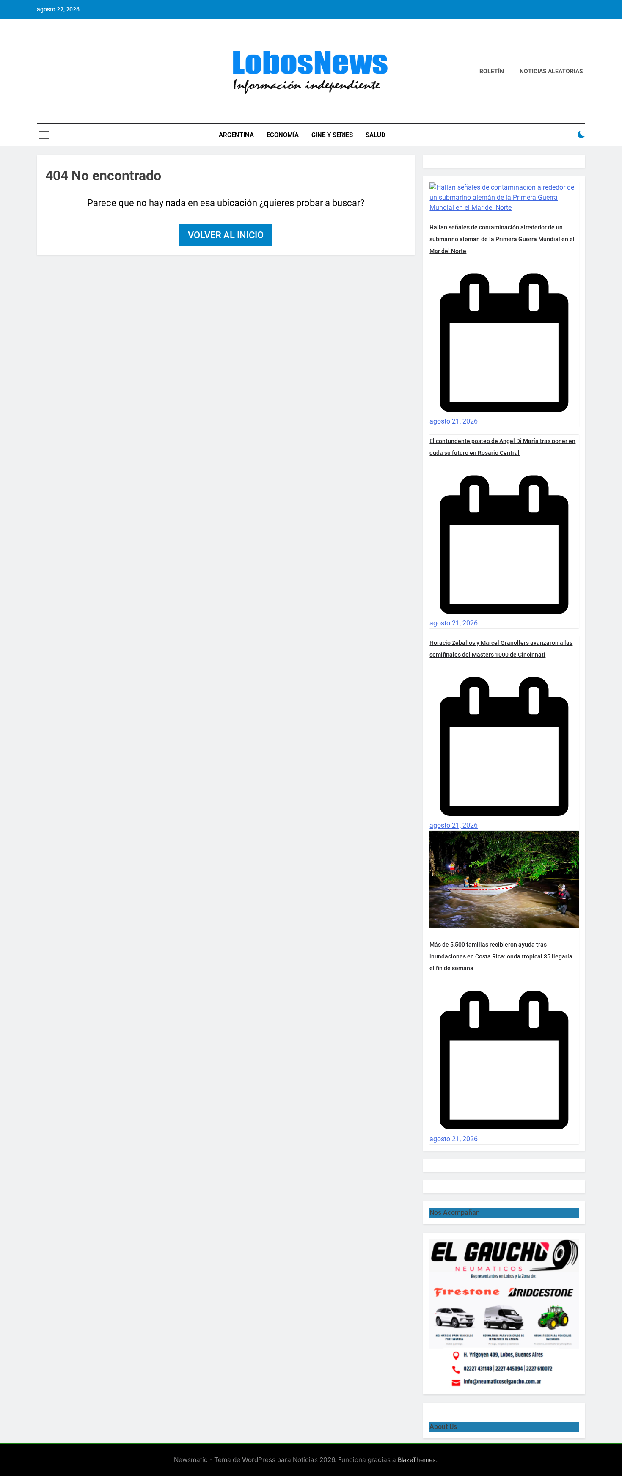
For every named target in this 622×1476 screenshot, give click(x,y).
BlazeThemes (417, 1459)
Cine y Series (332, 135)
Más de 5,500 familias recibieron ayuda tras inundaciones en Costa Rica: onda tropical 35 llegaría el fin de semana (500, 956)
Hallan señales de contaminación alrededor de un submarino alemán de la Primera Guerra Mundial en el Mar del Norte (502, 239)
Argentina (236, 135)
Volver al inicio (226, 235)
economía (283, 135)
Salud (375, 135)
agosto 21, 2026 (453, 421)
